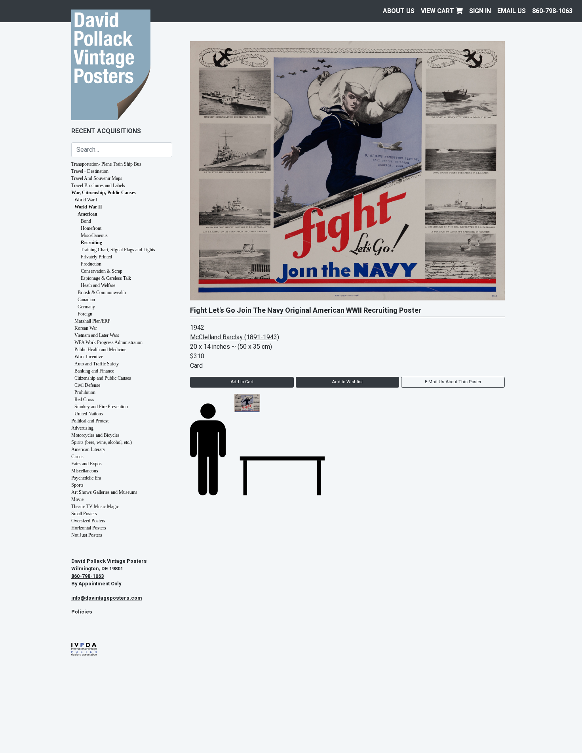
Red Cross (84, 399)
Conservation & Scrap (101, 271)
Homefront (91, 228)
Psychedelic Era (86, 478)
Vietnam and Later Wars (96, 335)
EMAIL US (511, 11)
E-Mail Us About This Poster (453, 381)
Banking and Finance (94, 371)
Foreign (85, 314)
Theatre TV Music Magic (95, 506)
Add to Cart (241, 381)
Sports (77, 485)
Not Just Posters (86, 535)
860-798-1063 (552, 11)
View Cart (438, 11)
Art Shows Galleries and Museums (104, 492)
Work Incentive (88, 356)
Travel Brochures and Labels (98, 185)
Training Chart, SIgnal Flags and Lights (118, 249)
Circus (77, 456)
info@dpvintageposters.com (106, 598)
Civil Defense (87, 385)
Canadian (86, 299)
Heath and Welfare (98, 285)
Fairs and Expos (86, 463)
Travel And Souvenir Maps (96, 178)
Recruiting (91, 242)
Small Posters (84, 513)
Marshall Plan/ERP (92, 321)
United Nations (88, 414)
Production (91, 264)
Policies (81, 611)
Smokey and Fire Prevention (101, 406)
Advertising (82, 428)
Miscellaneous (94, 235)
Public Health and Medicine (100, 349)
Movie (77, 499)
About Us (399, 11)
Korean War (85, 328)
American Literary (88, 449)
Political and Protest (89, 421)
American (87, 214)
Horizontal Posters (88, 528)
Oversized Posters (88, 521)
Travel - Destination (89, 171)
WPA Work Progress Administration (108, 342)
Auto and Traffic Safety (96, 364)
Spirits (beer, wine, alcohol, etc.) (101, 442)
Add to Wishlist (347, 381)
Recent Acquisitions (106, 131)
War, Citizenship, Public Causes (103, 192)
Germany (86, 307)
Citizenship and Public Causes (102, 378)
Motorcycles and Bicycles (95, 435)
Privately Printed (96, 257)
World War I (85, 200)
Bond (86, 221)
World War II (88, 207)
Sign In (480, 11)
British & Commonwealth (102, 292)
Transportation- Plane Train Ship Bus (106, 164)
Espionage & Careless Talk (106, 278)
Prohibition (84, 392)
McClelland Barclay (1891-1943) (234, 337)
